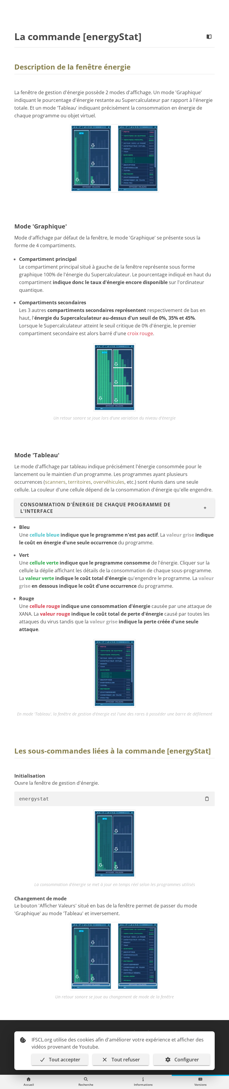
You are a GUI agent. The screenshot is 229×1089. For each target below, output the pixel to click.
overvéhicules (108, 482)
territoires (79, 482)
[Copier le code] (207, 798)
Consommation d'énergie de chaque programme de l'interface (95, 507)
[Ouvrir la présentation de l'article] (209, 36)
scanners (55, 482)
